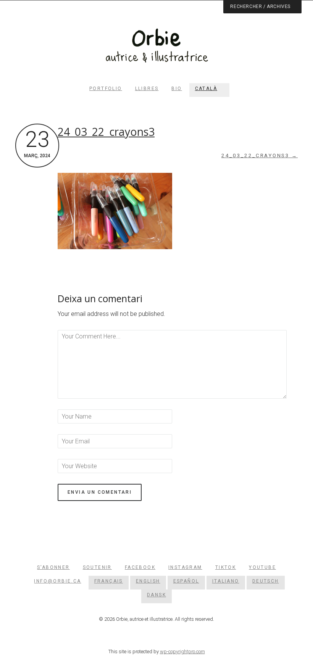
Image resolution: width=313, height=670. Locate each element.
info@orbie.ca (57, 581)
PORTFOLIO (105, 88)
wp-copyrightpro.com (182, 651)
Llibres (147, 88)
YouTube (262, 567)
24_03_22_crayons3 (106, 131)
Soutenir (97, 567)
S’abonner (53, 567)
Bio (176, 88)
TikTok (225, 567)
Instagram (185, 567)
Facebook (140, 567)
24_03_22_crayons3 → (259, 155)
